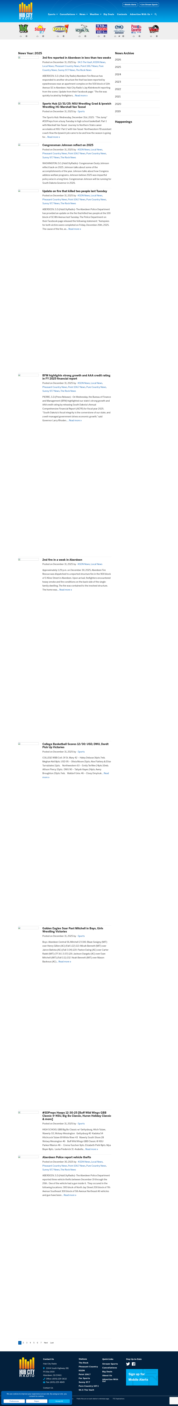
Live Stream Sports (149, 5)
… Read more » (80, 95)
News (82, 14)
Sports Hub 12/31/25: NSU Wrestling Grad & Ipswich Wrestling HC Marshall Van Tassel (76, 105)
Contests (122, 14)
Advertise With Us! (110, 1380)
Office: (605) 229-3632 (56, 1379)
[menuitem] (52, 14)
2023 (118, 81)
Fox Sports (84, 1378)
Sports (51, 14)
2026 (118, 59)
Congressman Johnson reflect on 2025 (67, 145)
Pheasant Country (88, 1366)
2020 (118, 104)
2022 (118, 89)
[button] (156, 14)
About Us (107, 1375)
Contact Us (48, 1388)
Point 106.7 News (89, 66)
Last (52, 1343)
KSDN (82, 1370)
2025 (118, 67)
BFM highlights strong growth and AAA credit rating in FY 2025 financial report (76, 377)
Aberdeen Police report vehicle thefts (66, 1157)
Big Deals (109, 14)
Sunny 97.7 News (66, 70)
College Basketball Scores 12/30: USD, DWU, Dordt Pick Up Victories (75, 745)
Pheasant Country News (67, 66)
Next (46, 1343)
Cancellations (67, 14)
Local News (48, 66)
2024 (118, 74)
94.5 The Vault (85, 62)
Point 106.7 (85, 1374)
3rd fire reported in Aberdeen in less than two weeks (76, 57)
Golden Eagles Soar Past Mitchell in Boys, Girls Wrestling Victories (72, 930)
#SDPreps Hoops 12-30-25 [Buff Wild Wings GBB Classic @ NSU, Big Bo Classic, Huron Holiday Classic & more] (76, 1116)
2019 (118, 111)
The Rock (83, 1363)
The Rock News (83, 70)
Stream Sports (110, 1364)
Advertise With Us (140, 14)
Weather (94, 14)
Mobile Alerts (130, 5)
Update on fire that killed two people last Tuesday (74, 191)
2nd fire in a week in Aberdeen (62, 559)
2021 (118, 96)
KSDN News (99, 62)
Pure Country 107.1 (89, 1386)
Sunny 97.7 (84, 1382)
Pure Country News (96, 153)
